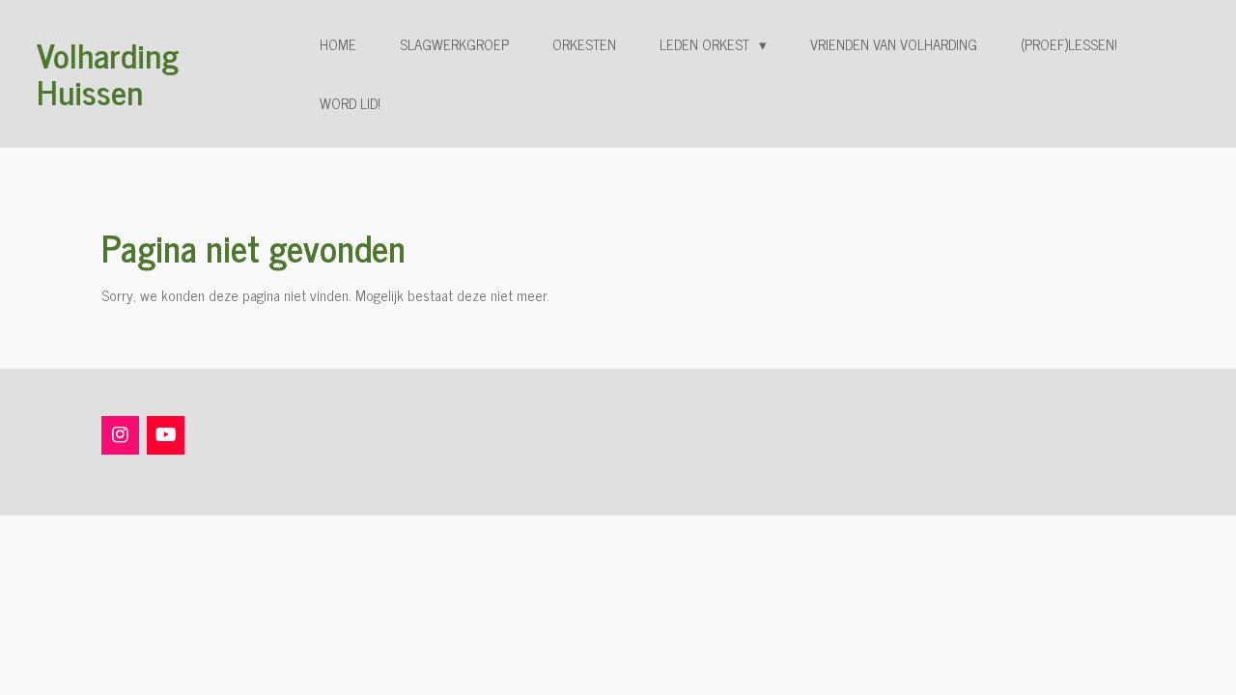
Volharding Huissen (108, 72)
